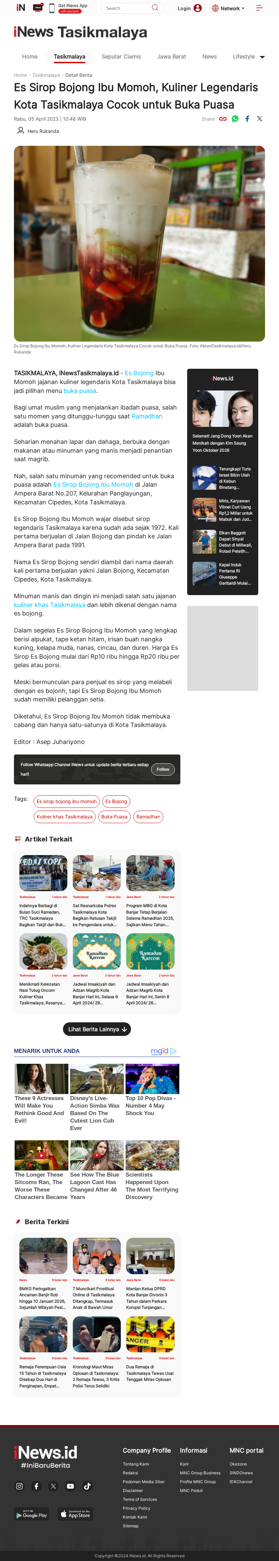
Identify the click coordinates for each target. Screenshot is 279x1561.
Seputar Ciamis (121, 56)
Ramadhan (147, 416)
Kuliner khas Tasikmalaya (65, 816)
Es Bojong (139, 373)
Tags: (21, 798)
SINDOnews (241, 1472)
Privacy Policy (136, 1508)
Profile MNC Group (198, 1481)
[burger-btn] (259, 8)
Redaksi (130, 1472)
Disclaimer (133, 1490)
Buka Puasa (114, 816)
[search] (155, 8)
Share (208, 119)
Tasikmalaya (69, 56)
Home (29, 56)
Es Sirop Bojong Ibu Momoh (93, 484)
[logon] (21, 8)
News (209, 56)
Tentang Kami (136, 1464)
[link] (222, 118)
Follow (163, 769)
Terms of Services (140, 1499)
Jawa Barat (171, 56)
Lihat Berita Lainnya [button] (93, 1029)
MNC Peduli (191, 1490)
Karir (184, 1464)
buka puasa (80, 390)
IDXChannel (241, 1481)
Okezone (238, 1464)
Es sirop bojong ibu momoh (67, 801)
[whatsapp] (235, 118)
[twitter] (259, 118)
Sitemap (130, 1525)
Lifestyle (244, 56)
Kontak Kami (135, 1517)
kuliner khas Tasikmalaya (49, 604)
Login (184, 8)
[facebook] (247, 118)
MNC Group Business (200, 1472)
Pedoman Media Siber (144, 1481)
